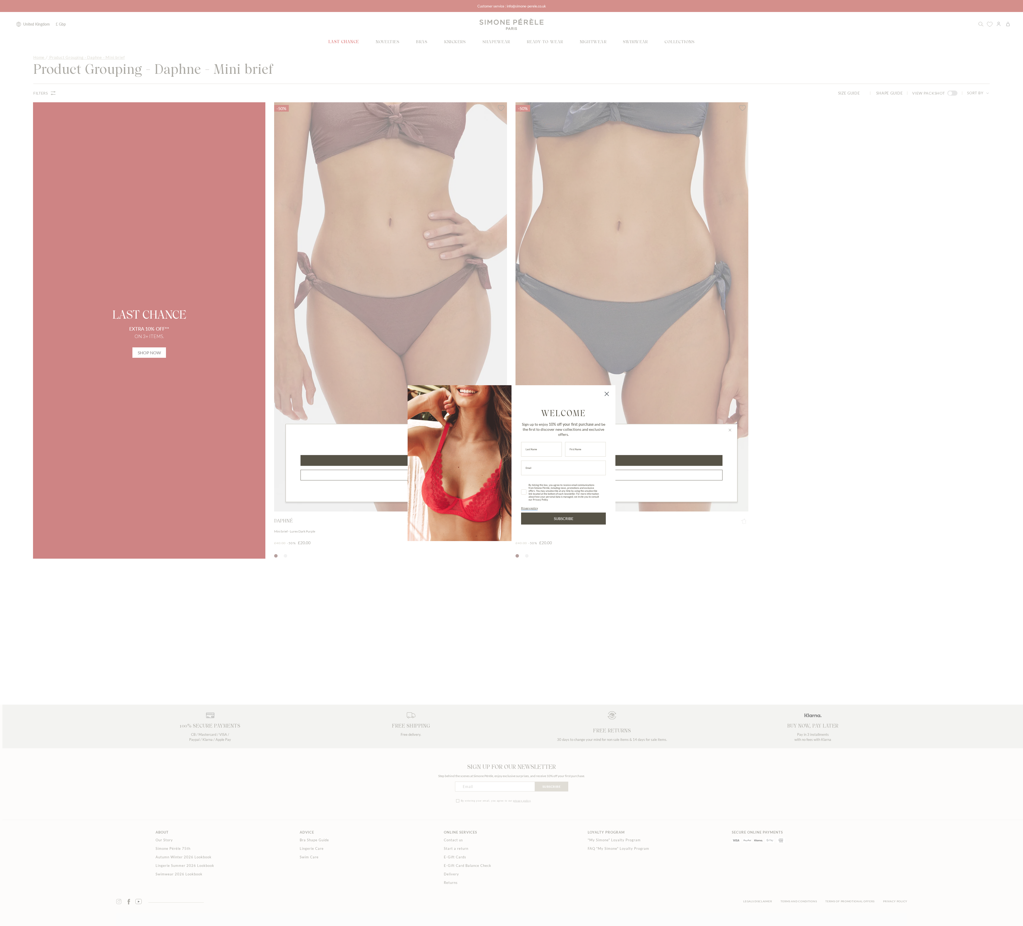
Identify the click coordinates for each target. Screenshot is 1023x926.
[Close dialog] (606, 394)
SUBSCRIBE (563, 518)
